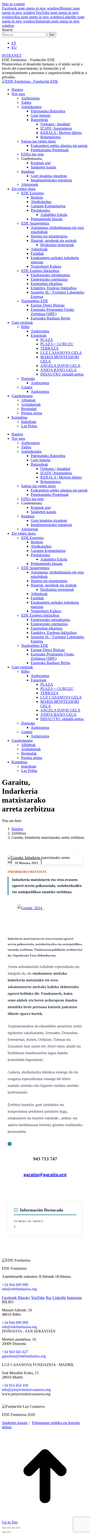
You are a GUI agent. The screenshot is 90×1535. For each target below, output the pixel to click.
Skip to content (13, 4)
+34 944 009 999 (15, 1285)
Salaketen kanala (14, 1423)
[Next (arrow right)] (9, 1532)
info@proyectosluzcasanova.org (26, 1390)
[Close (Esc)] (4, 1528)
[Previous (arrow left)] (4, 1532)
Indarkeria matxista (27, 872)
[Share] (9, 1528)
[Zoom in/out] (18, 1528)
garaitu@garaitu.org (45, 1174)
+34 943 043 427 (15, 1352)
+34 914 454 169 (15, 1385)
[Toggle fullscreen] (13, 1528)
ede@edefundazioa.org (19, 1289)
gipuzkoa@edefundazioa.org (24, 1356)
